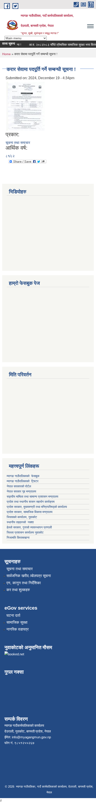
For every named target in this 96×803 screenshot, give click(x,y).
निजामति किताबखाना (18, 537)
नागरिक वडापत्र (17, 629)
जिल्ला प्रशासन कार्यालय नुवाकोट (25, 532)
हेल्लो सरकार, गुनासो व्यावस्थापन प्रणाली (29, 527)
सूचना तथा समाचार (18, 143)
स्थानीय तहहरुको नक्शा (20, 522)
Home (6, 54)
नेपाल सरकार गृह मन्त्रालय (21, 491)
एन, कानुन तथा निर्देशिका (23, 583)
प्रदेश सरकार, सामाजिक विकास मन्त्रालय (29, 512)
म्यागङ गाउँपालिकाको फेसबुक (23, 476)
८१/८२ (10, 156)
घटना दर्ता (13, 615)
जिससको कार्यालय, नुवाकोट (22, 517)
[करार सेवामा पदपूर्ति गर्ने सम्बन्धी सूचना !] (26, 106)
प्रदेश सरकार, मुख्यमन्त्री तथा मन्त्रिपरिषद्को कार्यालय (37, 507)
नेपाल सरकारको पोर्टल (19, 486)
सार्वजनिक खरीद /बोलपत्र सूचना (28, 576)
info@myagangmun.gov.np (31, 737)
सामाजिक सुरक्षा (16, 622)
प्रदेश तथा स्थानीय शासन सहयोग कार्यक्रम (30, 501)
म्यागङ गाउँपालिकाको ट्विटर (23, 481)
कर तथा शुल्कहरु (18, 590)
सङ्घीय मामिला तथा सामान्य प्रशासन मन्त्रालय (32, 496)
